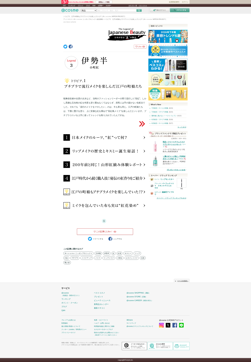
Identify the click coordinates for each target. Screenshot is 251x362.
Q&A (93, 5)
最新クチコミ (99, 308)
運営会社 (130, 320)
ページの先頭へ (182, 281)
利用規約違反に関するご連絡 (104, 326)
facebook (174, 325)
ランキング (71, 5)
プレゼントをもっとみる (176, 170)
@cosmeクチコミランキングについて (140, 326)
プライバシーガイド (68, 332)
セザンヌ (158, 192)
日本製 (98, 253)
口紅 (66, 258)
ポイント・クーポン (69, 303)
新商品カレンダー (101, 304)
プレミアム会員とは (68, 320)
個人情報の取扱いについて (70, 326)
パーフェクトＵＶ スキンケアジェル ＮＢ (164, 185)
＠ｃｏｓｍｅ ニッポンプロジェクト (78, 253)
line (181, 325)
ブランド (80, 5)
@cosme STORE (137, 297)
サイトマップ (131, 323)
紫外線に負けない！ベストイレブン (164, 116)
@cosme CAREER (140, 300)
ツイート (98, 239)
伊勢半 (106, 253)
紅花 (119, 253)
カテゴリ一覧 (133, 5)
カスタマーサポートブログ (103, 329)
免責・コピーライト (101, 320)
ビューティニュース (102, 300)
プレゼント (98, 297)
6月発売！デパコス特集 (160, 123)
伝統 (142, 258)
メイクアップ (87, 258)
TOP (64, 5)
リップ (137, 253)
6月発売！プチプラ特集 (160, 119)
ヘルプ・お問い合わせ (102, 323)
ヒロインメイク (132, 258)
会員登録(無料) (174, 2)
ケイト (157, 179)
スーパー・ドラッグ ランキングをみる (171, 198)
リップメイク (109, 258)
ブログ (88, 5)
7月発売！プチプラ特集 (160, 112)
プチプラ (74, 258)
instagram (161, 325)
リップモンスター (167, 179)
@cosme (70, 294)
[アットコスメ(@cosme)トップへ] (69, 11)
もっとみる (182, 127)
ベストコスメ (143, 5)
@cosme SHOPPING (138, 293)
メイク (97, 258)
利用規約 (64, 323)
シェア (117, 239)
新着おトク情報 (104, 2)
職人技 (67, 263)
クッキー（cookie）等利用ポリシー (74, 329)
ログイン (185, 2)
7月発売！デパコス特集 (160, 108)
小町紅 (119, 258)
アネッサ (158, 183)
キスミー (128, 253)
